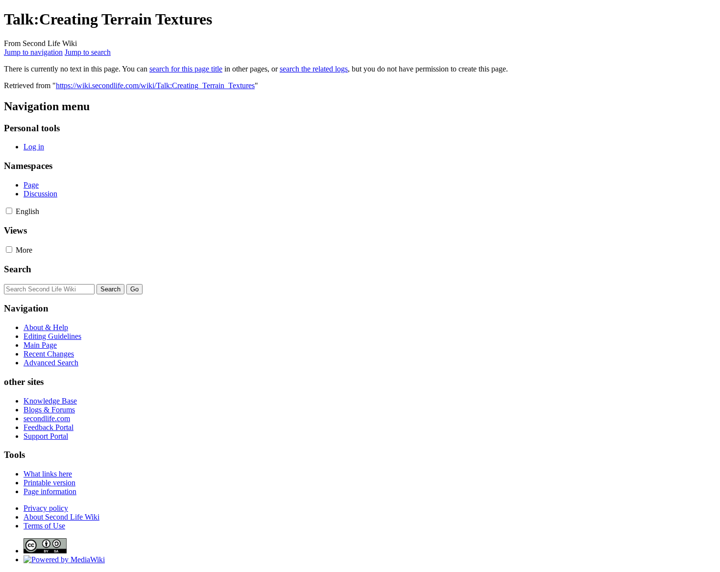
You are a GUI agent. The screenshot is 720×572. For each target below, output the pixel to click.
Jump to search (88, 52)
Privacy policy (46, 508)
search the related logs (314, 69)
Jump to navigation (33, 52)
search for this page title (185, 69)
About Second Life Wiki (61, 517)
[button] (9, 211)
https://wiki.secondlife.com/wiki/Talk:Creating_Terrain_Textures (155, 85)
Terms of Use (44, 526)
